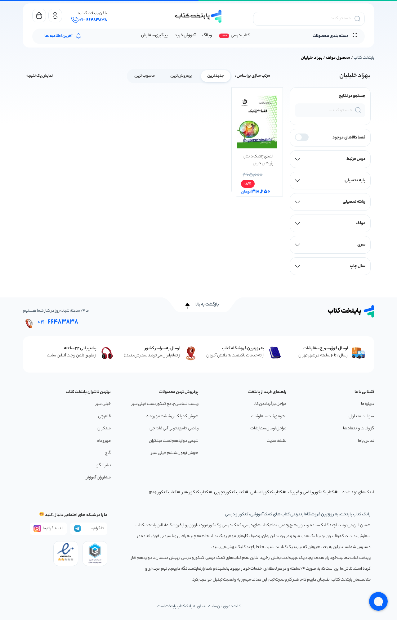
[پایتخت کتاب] (198, 16)
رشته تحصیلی (354, 202)
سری (361, 244)
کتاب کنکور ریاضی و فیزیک (311, 492)
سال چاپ (357, 266)
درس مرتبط (355, 159)
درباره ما (367, 404)
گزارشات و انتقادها (358, 428)
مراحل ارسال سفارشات (268, 428)
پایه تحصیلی (355, 180)
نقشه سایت (276, 441)
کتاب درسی (240, 35)
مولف (360, 223)
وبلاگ (207, 35)
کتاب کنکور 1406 (162, 492)
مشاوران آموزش (98, 477)
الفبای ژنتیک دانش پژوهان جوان (258, 160)
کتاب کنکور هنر (195, 492)
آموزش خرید (185, 35)
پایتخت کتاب (364, 57)
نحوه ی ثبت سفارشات (268, 416)
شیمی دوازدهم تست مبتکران (173, 441)
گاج (108, 453)
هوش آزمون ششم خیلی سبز (174, 453)
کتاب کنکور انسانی (266, 492)
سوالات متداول (361, 416)
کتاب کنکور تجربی (229, 492)
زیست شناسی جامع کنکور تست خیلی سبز (165, 404)
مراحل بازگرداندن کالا (269, 404)
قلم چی (104, 416)
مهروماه (104, 441)
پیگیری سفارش (154, 35)
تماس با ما (366, 441)
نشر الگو (103, 465)
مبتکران (104, 428)
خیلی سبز (103, 404)
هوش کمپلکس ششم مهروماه (172, 416)
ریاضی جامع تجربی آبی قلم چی (173, 428)
